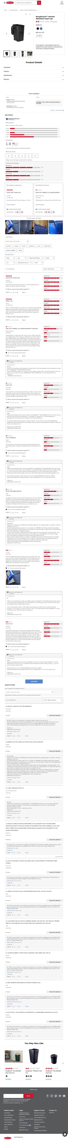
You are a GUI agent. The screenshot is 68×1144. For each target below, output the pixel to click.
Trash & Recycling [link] (8, 1122)
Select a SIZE (41, 32)
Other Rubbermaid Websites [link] (40, 1130)
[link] (22, 1103)
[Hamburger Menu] (4, 3)
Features (6, 71)
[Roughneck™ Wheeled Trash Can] (34, 1063)
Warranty (6, 79)
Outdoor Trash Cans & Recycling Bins (28, 10)
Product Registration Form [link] (40, 1117)
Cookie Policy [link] (22, 1127)
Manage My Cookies (23, 1129)
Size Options (8, 1079)
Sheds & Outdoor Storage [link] (9, 1119)
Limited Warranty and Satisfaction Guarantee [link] (24, 1113)
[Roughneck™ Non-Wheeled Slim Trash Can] (14, 1063)
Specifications (8, 75)
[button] (62, 2)
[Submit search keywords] (39, 3)
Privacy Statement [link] (23, 1122)
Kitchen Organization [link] (9, 1115)
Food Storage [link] (7, 1113)
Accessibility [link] (37, 1124)
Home (5, 10)
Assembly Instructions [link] (39, 1115)
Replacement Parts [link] (38, 1119)
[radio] (37, 28)
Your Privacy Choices (24, 1125)
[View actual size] (26, 14)
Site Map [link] (6, 1129)
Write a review (53, 21)
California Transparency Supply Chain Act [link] (26, 1119)
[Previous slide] (6, 33)
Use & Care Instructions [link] (39, 1122)
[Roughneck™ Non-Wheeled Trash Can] (54, 1063)
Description (7, 67)
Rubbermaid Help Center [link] (39, 1113)
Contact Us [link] (51, 1112)
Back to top (33, 1089)
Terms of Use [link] (22, 1116)
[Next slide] (29, 33)
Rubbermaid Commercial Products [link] (39, 1127)
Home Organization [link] (8, 1124)
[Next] (63, 1063)
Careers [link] (6, 1126)
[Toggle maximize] (30, 14)
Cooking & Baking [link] (8, 1117)
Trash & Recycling (14, 10)
